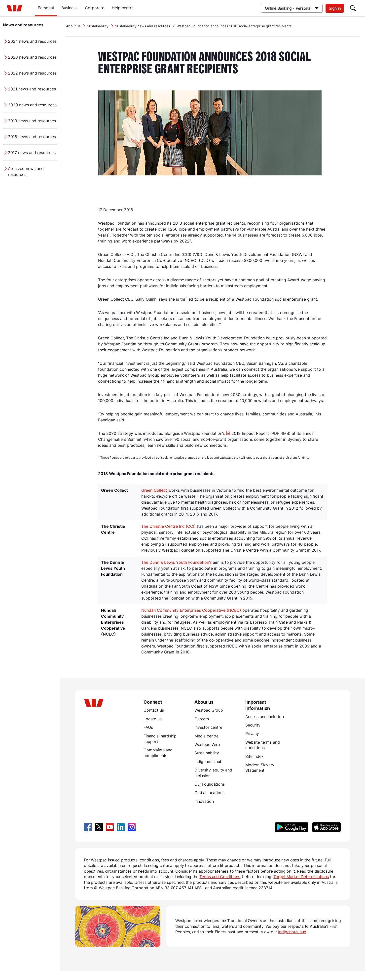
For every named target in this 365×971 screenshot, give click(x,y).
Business (69, 7)
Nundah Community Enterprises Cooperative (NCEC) (191, 610)
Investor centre (208, 727)
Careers (201, 718)
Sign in (335, 8)
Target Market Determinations (301, 876)
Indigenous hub (208, 761)
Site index (254, 756)
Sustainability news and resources (142, 26)
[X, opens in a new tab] (99, 827)
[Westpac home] (14, 8)
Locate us (153, 718)
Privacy (252, 733)
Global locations (209, 792)
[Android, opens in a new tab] (291, 827)
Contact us (154, 710)
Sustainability (98, 26)
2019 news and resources (32, 120)
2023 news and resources (32, 57)
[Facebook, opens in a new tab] (88, 827)
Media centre (206, 735)
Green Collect (154, 490)
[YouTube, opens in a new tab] (110, 827)
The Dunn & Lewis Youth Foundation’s (176, 562)
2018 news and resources (32, 136)
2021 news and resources (32, 88)
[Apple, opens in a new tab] (326, 827)
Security (252, 725)
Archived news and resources (26, 171)
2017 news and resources (32, 152)
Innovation (204, 801)
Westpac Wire (207, 744)
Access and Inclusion (264, 716)
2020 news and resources (32, 104)
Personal (46, 7)
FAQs (148, 727)
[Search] (353, 8)
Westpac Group (208, 710)
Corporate (94, 7)
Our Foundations (209, 784)
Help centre (123, 7)
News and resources (23, 24)
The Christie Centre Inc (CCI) (168, 526)
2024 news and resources (32, 41)
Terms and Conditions (219, 876)
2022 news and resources (32, 73)
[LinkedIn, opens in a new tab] (121, 827)
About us (73, 26)
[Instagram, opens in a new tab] (132, 827)
